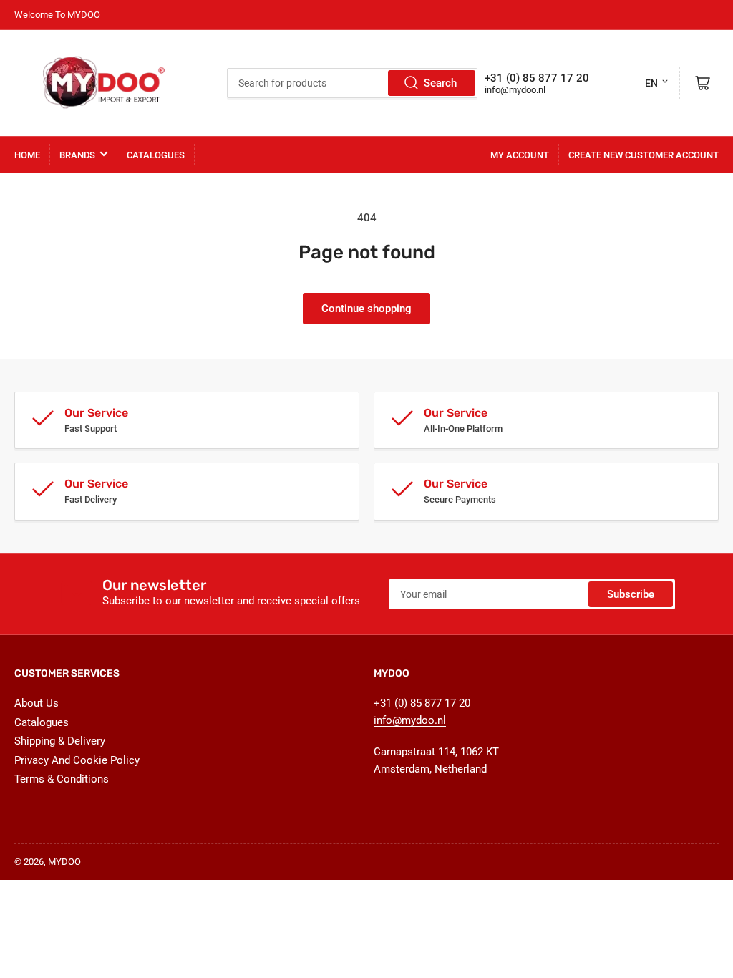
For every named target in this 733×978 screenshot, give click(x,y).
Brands (77, 155)
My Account (519, 155)
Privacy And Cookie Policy (77, 760)
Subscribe (630, 594)
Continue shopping (366, 308)
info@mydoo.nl (515, 89)
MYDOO (64, 861)
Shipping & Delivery (59, 741)
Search (440, 83)
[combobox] (352, 83)
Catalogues (156, 155)
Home (27, 155)
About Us (36, 703)
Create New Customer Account (643, 155)
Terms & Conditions (61, 779)
